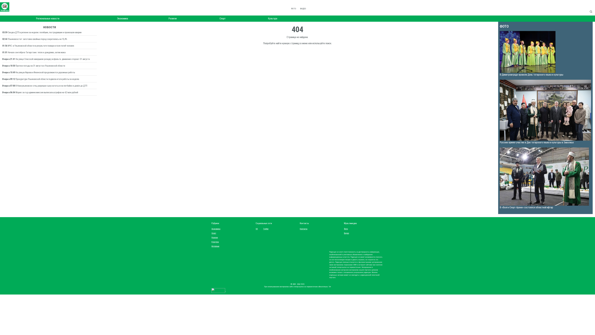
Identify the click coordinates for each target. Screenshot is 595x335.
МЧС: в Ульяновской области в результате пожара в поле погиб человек (41, 46)
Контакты (303, 229)
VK (257, 229)
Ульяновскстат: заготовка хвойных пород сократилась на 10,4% (37, 39)
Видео (303, 8)
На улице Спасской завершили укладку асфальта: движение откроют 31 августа (53, 59)
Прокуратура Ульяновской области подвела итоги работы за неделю (47, 79)
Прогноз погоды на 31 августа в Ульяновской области (40, 66)
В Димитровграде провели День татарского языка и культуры (531, 74)
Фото (293, 8)
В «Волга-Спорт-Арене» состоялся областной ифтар (526, 207)
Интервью (215, 246)
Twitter (266, 229)
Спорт (223, 18)
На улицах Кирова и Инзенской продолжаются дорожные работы (45, 72)
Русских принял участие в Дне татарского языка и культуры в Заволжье (537, 142)
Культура (272, 18)
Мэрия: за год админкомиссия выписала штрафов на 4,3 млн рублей (47, 92)
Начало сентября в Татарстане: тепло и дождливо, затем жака (37, 52)
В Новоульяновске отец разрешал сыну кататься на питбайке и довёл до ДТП (51, 86)
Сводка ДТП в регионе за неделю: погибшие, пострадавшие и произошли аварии (45, 32)
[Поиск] (592, 8)
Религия (172, 18)
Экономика (122, 18)
